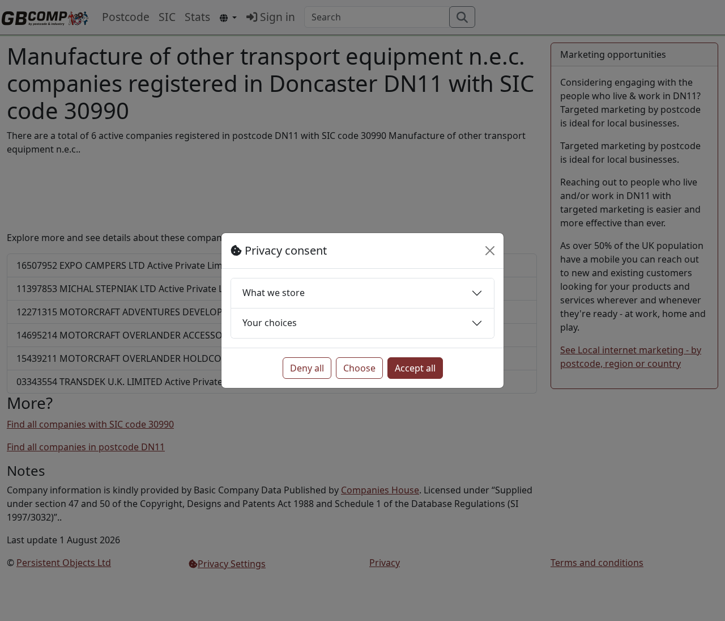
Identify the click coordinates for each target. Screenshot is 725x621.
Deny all (307, 368)
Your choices (269, 322)
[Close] (490, 251)
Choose (359, 368)
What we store (273, 292)
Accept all (415, 368)
